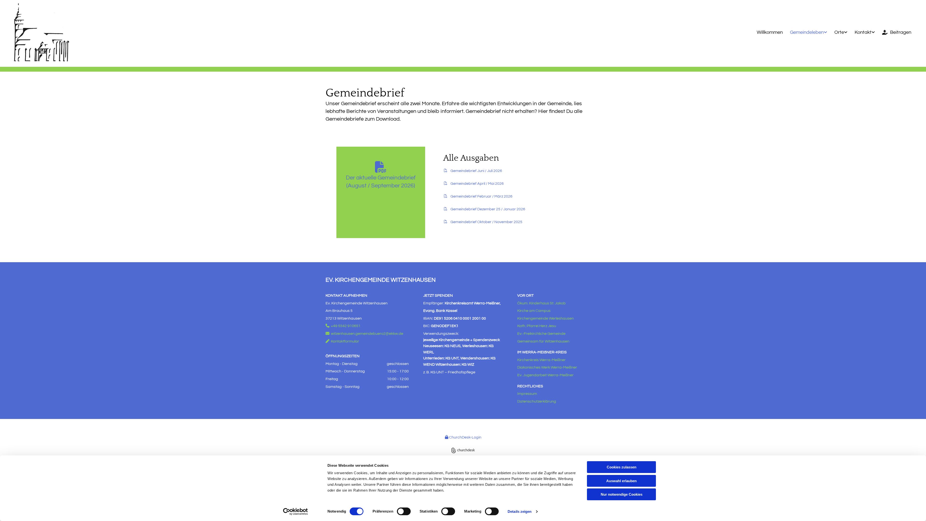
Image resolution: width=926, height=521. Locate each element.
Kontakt (863, 32)
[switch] (404, 511)
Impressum (527, 394)
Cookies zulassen (621, 467)
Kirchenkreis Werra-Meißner (541, 360)
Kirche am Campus (534, 311)
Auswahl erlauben (621, 481)
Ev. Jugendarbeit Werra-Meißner (545, 375)
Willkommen (770, 32)
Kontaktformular (342, 341)
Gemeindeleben (807, 32)
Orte (839, 32)
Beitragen (900, 32)
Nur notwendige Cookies (621, 494)
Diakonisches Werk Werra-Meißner (547, 367)
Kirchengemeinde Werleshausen (545, 318)
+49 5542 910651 (343, 326)
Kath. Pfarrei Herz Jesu (536, 326)
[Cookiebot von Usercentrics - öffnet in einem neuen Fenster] (295, 511)
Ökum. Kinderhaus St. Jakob (541, 303)
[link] (808, 32)
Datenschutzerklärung (536, 401)
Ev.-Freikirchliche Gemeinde (541, 334)
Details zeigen (519, 511)
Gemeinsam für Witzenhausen (543, 341)
